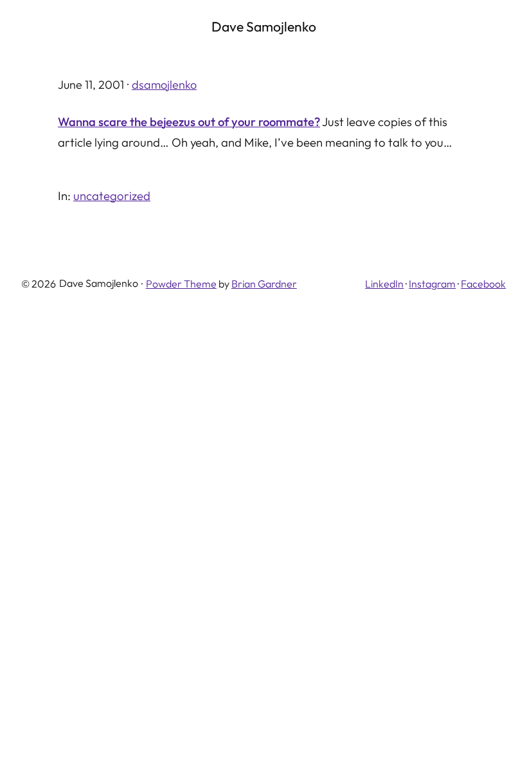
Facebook (483, 283)
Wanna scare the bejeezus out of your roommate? (189, 121)
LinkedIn (384, 283)
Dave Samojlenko (263, 26)
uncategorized (111, 195)
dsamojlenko (164, 84)
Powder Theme (181, 283)
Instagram (432, 283)
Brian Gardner (264, 283)
